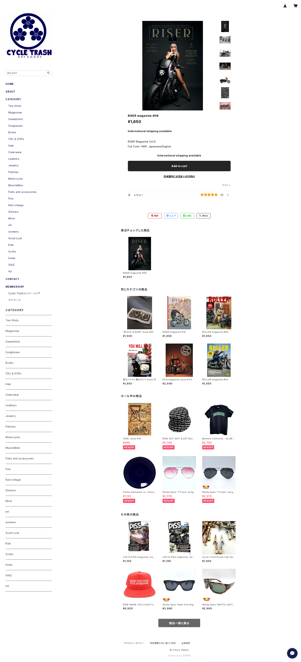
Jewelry (13, 165)
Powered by (175, 655)
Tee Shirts (14, 105)
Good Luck (15, 238)
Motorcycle (15, 178)
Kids (11, 244)
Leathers (13, 158)
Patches (13, 172)
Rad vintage (16, 205)
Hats (11, 145)
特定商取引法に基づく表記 (163, 643)
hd (10, 271)
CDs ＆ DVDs (16, 138)
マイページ (14, 299)
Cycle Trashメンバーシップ (24, 293)
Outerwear (15, 152)
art (10, 225)
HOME (10, 83)
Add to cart (179, 166)
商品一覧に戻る (179, 623)
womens (13, 231)
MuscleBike (15, 185)
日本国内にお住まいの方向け (179, 176)
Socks (12, 251)
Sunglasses (15, 125)
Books (12, 132)
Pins (11, 198)
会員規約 (186, 643)
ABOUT (10, 91)
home (11, 258)
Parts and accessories (22, 191)
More (11, 218)
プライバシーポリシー (134, 643)
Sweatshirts (15, 119)
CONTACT (12, 279)
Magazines (15, 112)
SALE (11, 264)
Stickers (13, 211)
